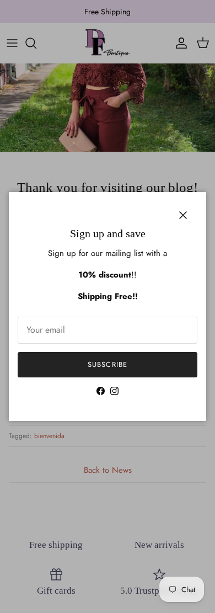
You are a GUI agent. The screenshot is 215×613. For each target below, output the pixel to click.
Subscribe (107, 364)
